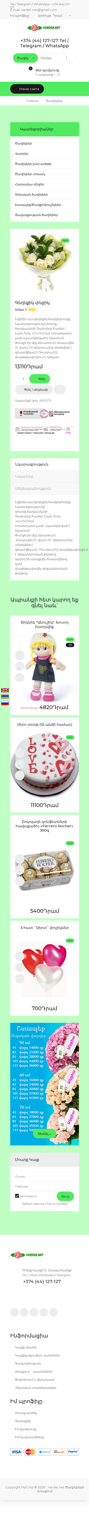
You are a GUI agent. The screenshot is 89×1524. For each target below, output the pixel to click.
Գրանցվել (22, 1421)
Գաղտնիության (27, 1363)
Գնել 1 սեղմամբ (35, 389)
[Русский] (5, 703)
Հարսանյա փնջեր (29, 184)
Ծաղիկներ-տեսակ (30, 174)
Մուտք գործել (25, 1413)
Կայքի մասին (25, 1347)
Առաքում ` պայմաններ (33, 1371)
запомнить (28, 1196)
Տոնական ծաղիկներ (31, 194)
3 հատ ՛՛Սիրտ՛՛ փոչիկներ (44, 928)
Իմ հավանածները (29, 1437)
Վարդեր (21, 153)
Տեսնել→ (45, 1133)
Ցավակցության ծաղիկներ (36, 215)
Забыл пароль (33, 1204)
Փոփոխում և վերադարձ (34, 1379)
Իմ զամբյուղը (25, 1429)
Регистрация (57, 1204)
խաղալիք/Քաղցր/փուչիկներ (38, 205)
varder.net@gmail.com (39, 10)
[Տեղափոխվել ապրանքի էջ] (44, 667)
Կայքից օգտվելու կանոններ (37, 1355)
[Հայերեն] (5, 697)
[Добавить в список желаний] (60, 389)
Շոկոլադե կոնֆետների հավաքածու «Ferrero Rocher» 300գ (44, 826)
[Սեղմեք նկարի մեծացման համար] (44, 263)
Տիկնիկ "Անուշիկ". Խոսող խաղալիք (45, 624)
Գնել (41, 379)
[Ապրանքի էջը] (19, 677)
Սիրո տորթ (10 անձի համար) (44, 724)
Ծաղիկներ (23, 143)
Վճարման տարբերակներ (35, 1387)
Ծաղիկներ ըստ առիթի (33, 164)
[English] (5, 690)
